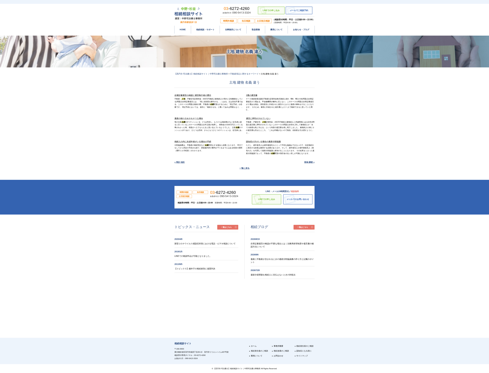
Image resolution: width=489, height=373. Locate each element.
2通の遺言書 (251, 95)
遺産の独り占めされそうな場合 (188, 118)
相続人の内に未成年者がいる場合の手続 (192, 142)
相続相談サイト (182, 343)
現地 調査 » (309, 162)
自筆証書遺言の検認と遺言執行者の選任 (192, 95)
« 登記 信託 (179, 162)
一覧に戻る (244, 168)
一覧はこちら (226, 227)
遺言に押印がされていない (258, 118)
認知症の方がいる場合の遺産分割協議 (263, 142)
